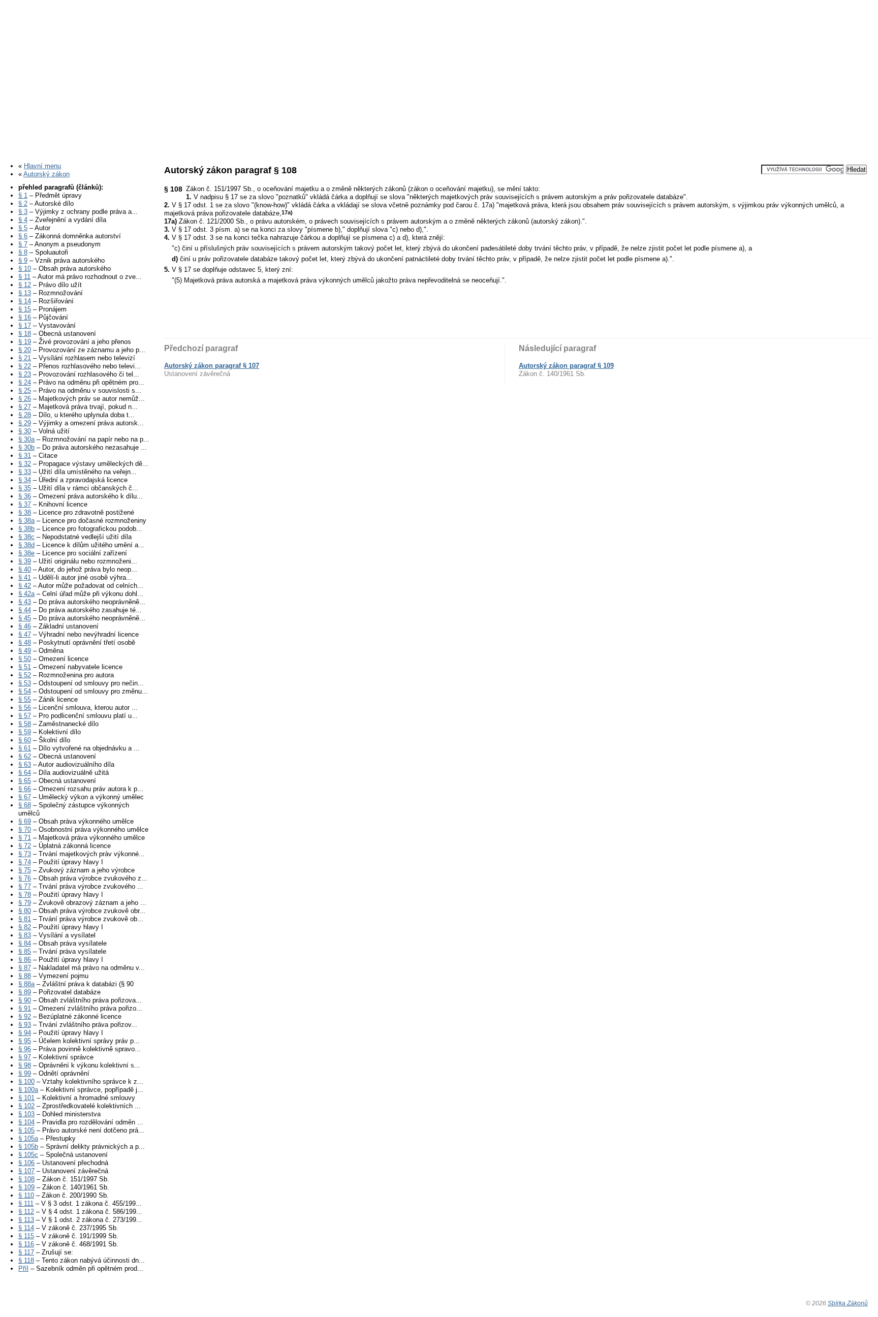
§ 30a (26, 439)
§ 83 (24, 935)
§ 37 (24, 504)
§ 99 (24, 1073)
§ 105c (28, 1154)
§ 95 (24, 1041)
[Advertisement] (439, 78)
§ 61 (24, 748)
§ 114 (26, 1228)
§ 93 (24, 1024)
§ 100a (28, 1089)
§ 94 (24, 1033)
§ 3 (22, 211)
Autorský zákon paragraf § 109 (566, 365)
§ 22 (24, 366)
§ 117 (26, 1252)
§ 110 (26, 1195)
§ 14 (24, 301)
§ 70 (24, 829)
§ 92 (24, 1016)
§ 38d (26, 545)
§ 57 (24, 715)
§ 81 (24, 919)
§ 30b (26, 447)
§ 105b (28, 1146)
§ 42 (24, 585)
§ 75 (24, 870)
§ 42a (26, 594)
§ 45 (24, 618)
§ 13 (24, 293)
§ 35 (24, 488)
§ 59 (24, 732)
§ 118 (26, 1260)
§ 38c (26, 537)
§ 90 (24, 1000)
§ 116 (26, 1244)
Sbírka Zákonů (848, 1303)
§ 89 (24, 992)
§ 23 (24, 374)
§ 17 (24, 325)
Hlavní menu (42, 166)
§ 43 (24, 602)
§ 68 (24, 805)
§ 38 (24, 512)
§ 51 (24, 667)
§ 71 (24, 837)
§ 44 (24, 610)
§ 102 (26, 1106)
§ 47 (24, 634)
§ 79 (24, 902)
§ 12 (24, 285)
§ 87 (24, 967)
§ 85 (24, 951)
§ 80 (24, 911)
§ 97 (24, 1057)
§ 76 (24, 878)
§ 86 (24, 959)
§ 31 (24, 455)
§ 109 (26, 1187)
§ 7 (22, 244)
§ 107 (26, 1171)
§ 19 (24, 342)
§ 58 (24, 724)
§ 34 (24, 480)
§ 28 (24, 415)
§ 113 (26, 1220)
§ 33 (24, 472)
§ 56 (24, 707)
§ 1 (22, 195)
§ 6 (22, 236)
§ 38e (26, 553)
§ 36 (24, 496)
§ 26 (24, 398)
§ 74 (24, 862)
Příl (23, 1268)
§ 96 (24, 1049)
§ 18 (24, 333)
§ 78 (24, 894)
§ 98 (24, 1065)
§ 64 (24, 772)
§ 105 (26, 1130)
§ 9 (22, 260)
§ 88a (26, 984)
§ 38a (26, 520)
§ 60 (24, 740)
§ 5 (22, 228)
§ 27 (24, 407)
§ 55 (24, 699)
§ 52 (24, 675)
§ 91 (24, 1008)
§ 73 (24, 854)
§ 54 (24, 691)
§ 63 (24, 764)
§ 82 (24, 927)
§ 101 (26, 1098)
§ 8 (22, 252)
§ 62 (24, 756)
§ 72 (24, 846)
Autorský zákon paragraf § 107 (211, 365)
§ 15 (24, 309)
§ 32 (24, 463)
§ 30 (24, 431)
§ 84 (24, 943)
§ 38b (26, 528)
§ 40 (24, 569)
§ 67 (24, 797)
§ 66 (24, 789)
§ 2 (22, 203)
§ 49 (24, 650)
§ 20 (24, 350)
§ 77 (24, 886)
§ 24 (24, 382)
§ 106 (26, 1163)
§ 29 (24, 423)
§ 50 (24, 659)
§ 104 (26, 1122)
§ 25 (24, 390)
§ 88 (24, 976)
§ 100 (26, 1081)
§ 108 (26, 1179)
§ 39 (24, 561)
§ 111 (26, 1203)
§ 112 (26, 1211)
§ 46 (24, 626)
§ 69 (24, 821)
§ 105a (28, 1138)
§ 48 (24, 642)
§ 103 (26, 1114)
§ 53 (24, 683)
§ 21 (24, 358)
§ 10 (24, 268)
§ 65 (24, 781)
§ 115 (26, 1236)
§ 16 (24, 317)
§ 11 (24, 276)
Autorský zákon (46, 174)
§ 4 (22, 220)
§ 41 (24, 577)
